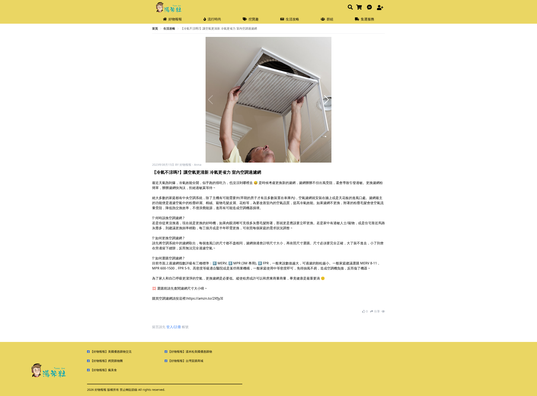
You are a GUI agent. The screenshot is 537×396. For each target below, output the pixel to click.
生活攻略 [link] (169, 28)
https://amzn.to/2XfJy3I (204, 298)
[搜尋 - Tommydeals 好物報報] (350, 7)
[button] (326, 99)
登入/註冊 (173, 327)
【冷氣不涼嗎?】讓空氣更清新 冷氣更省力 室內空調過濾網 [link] (219, 28)
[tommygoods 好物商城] (360, 7)
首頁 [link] (155, 28)
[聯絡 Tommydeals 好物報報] (370, 7)
